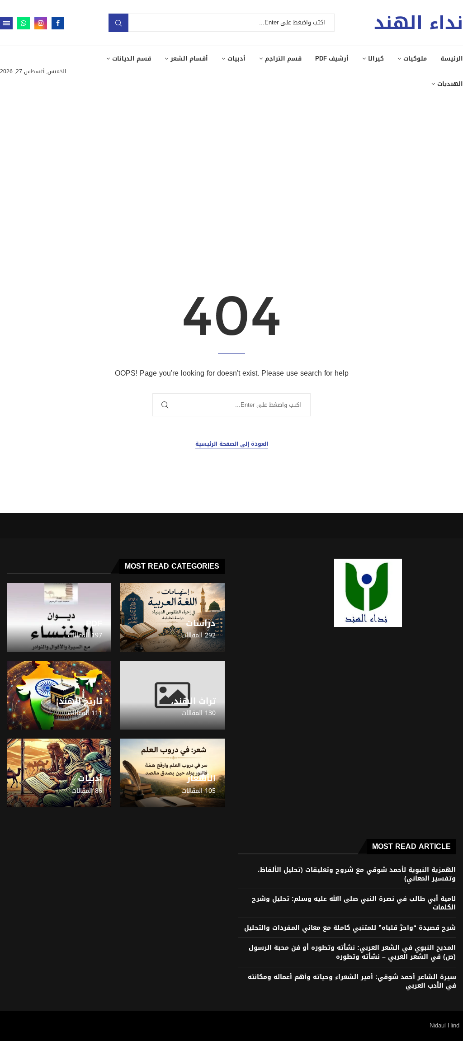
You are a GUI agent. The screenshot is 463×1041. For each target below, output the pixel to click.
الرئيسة (451, 58)
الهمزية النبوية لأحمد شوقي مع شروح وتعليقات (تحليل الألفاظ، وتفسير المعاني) (357, 874)
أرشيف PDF (332, 58)
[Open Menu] (6, 23)
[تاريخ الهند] (59, 695)
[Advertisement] (231, 165)
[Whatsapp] (23, 23)
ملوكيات (415, 58)
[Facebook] (58, 23)
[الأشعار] (172, 773)
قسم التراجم (283, 58)
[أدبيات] (59, 773)
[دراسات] (172, 617)
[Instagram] (40, 23)
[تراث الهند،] (172, 695)
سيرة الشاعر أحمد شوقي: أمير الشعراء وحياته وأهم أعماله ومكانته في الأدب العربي (352, 981)
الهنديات (450, 83)
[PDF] (59, 617)
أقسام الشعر (189, 58)
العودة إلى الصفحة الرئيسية (231, 444)
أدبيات (236, 58)
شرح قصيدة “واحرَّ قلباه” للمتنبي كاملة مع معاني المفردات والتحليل (350, 928)
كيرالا (376, 58)
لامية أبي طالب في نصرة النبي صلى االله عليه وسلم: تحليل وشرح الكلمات (354, 903)
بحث (118, 23)
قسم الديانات (131, 58)
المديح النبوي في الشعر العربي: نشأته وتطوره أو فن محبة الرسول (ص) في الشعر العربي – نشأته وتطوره (352, 952)
